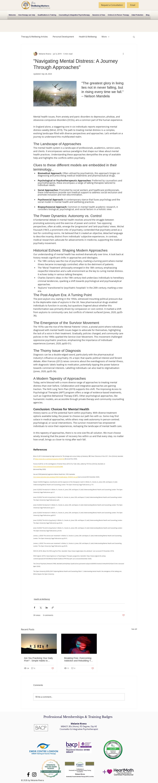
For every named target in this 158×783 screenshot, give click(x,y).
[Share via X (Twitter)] (40, 607)
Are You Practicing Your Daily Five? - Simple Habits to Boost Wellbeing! (38, 659)
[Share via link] (52, 607)
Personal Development (63, 36)
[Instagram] (34, 774)
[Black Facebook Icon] (28, 774)
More (104, 36)
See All (134, 629)
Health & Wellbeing (88, 36)
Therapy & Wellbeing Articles (34, 36)
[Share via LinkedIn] (46, 607)
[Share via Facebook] (34, 607)
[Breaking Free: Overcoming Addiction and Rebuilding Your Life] (79, 644)
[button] (134, 37)
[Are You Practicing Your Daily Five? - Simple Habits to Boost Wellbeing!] (39, 644)
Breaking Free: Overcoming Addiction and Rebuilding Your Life (79, 659)
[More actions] (123, 53)
